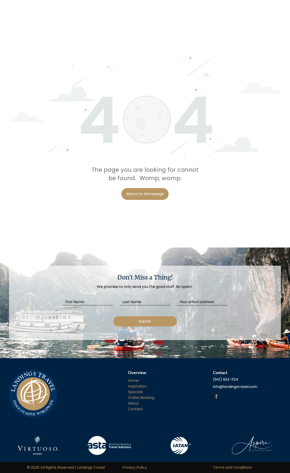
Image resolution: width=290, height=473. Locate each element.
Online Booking (141, 397)
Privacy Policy (134, 467)
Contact (135, 409)
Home (133, 380)
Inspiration (137, 386)
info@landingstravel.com (235, 386)
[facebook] (216, 397)
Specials (135, 392)
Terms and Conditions (232, 467)
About (133, 403)
